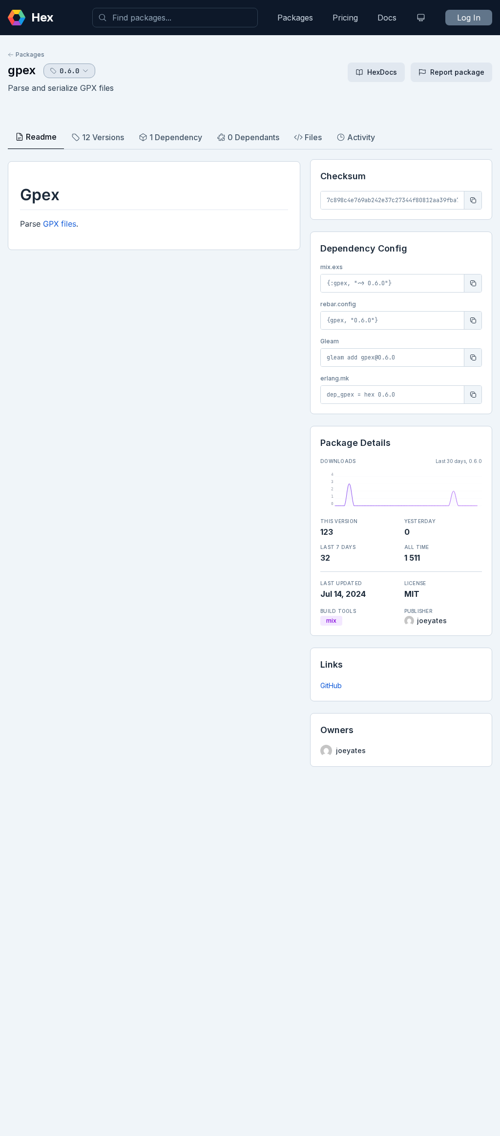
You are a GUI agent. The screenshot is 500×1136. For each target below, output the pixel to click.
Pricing (345, 17)
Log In (468, 17)
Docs (386, 17)
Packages (295, 17)
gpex (22, 70)
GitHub (331, 685)
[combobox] (175, 17)
